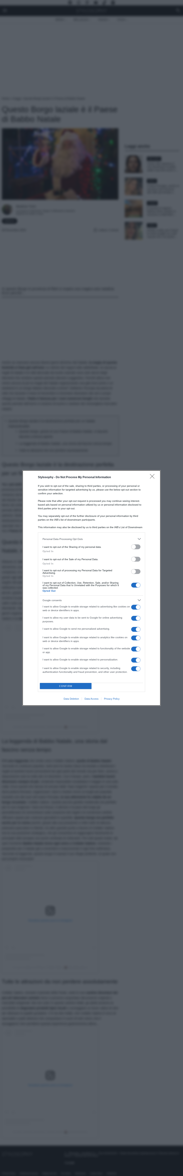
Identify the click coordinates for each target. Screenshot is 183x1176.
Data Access (91, 698)
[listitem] (91, 539)
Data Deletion (71, 698)
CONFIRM (65, 686)
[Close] (153, 477)
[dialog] (91, 588)
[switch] (135, 546)
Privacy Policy (112, 698)
